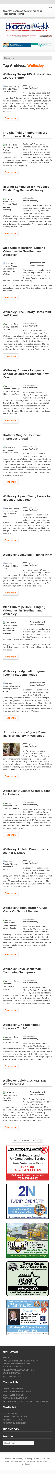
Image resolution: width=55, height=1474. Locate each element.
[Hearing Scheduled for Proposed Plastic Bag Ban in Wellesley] (11, 204)
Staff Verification (13, 1395)
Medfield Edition (12, 1367)
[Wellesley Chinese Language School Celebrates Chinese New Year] (11, 390)
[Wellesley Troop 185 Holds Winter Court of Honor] (11, 89)
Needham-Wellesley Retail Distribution (25, 1401)
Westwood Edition (13, 1376)
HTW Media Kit (10, 1413)
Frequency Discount (14, 1423)
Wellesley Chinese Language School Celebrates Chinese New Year (26, 374)
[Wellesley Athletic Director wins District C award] (11, 865)
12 (34, 1140)
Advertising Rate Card (15, 1416)
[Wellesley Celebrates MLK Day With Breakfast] (11, 1096)
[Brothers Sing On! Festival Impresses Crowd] (11, 450)
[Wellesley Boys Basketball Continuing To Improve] (11, 985)
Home (6, 1357)
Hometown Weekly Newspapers (20, 1361)
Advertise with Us (13, 1388)
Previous (25, 1140)
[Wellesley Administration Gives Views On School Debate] (11, 924)
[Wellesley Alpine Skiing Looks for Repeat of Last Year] (11, 512)
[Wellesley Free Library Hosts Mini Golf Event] (11, 327)
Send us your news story (17, 1392)
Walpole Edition (12, 1373)
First (16, 1140)
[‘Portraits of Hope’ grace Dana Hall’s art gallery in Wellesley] (11, 749)
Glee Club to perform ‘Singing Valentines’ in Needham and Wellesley (24, 251)
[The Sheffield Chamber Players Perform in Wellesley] (11, 149)
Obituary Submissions (15, 1398)
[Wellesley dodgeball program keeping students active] (11, 687)
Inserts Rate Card (13, 1420)
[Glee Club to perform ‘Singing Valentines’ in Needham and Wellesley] (11, 268)
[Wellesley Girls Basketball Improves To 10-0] (11, 1040)
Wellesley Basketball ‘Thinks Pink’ (27, 554)
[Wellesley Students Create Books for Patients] (11, 806)
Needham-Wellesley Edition (18, 1370)
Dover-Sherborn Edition (16, 1363)
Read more (10, 118)
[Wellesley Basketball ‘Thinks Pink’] (11, 566)
